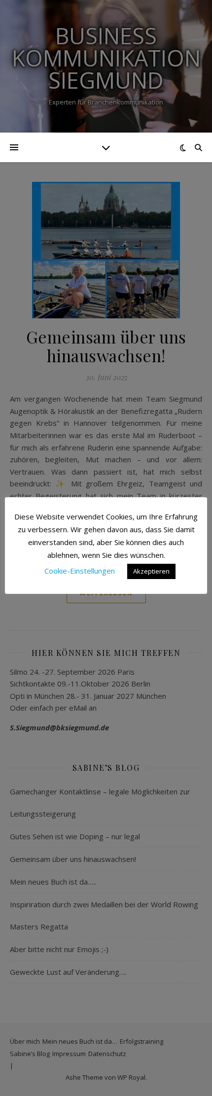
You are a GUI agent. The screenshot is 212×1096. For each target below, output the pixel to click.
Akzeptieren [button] (151, 571)
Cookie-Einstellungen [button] (79, 571)
